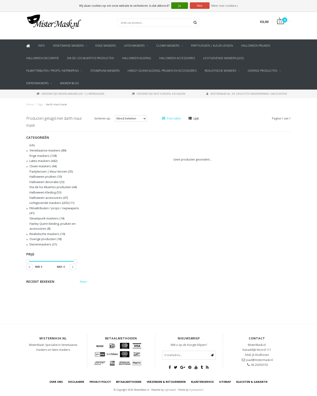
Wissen (83, 281)
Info (41, 46)
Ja (179, 6)
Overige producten (262, 71)
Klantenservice (202, 381)
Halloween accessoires (177, 58)
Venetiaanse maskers (68, 46)
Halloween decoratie (42, 58)
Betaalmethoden (128, 381)
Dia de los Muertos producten (90, 58)
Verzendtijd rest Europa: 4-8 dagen (161, 93)
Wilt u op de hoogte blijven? (189, 345)
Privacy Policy (100, 381)
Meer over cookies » (224, 6)
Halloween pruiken (255, 46)
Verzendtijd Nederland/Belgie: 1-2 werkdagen (72, 93)
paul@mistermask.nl (259, 360)
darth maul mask (56, 104)
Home (30, 104)
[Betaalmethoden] (100, 345)
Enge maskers (105, 46)
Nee (199, 6)
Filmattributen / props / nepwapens (52, 71)
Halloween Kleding (136, 58)
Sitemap (225, 381)
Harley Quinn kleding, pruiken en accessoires (162, 71)
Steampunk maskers (105, 71)
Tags (40, 104)
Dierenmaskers (37, 83)
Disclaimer (76, 381)
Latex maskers (134, 46)
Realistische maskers (220, 71)
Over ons (56, 381)
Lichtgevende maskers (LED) (223, 58)
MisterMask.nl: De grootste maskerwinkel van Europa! (248, 93)
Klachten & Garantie (252, 381)
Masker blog (69, 83)
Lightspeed (170, 389)
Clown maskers (167, 46)
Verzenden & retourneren (166, 381)
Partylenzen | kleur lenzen (212, 46)
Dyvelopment (196, 389)
